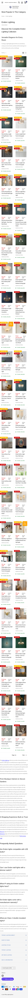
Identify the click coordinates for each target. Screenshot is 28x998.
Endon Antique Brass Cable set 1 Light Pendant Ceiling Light (6, 655)
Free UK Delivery (15, 7)
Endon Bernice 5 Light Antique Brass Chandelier (6, 310)
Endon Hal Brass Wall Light (6, 482)
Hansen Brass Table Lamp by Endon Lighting (6, 427)
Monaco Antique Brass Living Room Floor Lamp (21, 597)
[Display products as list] (25, 53)
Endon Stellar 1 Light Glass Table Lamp (20, 455)
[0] (25, 2)
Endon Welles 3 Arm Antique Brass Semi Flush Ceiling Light (6, 569)
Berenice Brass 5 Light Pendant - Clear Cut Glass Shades (20, 655)
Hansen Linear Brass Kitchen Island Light (20, 568)
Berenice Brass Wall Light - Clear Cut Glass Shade (6, 164)
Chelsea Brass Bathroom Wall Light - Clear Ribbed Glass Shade (20, 714)
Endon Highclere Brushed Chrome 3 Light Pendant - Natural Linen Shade (21, 223)
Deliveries (2, 833)
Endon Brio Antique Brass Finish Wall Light (21, 426)
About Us (2, 831)
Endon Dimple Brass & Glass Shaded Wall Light (7, 192)
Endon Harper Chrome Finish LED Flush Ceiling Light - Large (7, 684)
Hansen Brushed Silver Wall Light (21, 368)
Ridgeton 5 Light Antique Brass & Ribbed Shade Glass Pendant (20, 311)
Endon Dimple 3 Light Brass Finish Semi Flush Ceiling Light (7, 252)
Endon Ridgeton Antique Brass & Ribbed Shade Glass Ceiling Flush (20, 106)
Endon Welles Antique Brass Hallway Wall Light (7, 281)
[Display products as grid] (23, 53)
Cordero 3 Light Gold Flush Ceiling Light (20, 163)
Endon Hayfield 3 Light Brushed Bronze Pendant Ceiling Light (21, 281)
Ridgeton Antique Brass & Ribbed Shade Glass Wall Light (21, 540)
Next (23, 755)
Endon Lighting (9, 16)
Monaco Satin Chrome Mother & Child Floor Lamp (21, 626)
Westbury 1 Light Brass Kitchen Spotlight (7, 539)
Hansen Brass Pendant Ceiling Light (21, 251)
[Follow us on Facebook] (3, 976)
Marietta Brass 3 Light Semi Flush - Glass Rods (21, 482)
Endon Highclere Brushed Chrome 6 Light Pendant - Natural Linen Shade (7, 510)
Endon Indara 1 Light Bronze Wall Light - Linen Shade (6, 713)
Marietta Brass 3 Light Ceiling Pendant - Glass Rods (7, 135)
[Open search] (19, 2)
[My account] (22, 2)
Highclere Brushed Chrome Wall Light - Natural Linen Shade (6, 74)
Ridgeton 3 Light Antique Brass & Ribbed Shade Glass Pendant (20, 75)
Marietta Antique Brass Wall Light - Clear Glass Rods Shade (7, 222)
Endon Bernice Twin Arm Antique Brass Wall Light (7, 626)
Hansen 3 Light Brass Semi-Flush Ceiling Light (6, 369)
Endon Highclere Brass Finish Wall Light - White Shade (21, 684)
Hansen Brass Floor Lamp (6, 455)
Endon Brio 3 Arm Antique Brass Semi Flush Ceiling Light (20, 509)
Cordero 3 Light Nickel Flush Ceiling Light (20, 134)
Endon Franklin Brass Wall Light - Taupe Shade (20, 743)
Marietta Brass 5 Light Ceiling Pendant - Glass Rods (21, 398)
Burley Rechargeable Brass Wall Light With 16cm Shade (20, 341)
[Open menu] (2, 2)
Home (3, 16)
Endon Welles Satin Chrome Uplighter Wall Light (7, 341)
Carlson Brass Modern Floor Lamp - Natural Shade (7, 398)
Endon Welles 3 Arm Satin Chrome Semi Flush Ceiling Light (6, 598)
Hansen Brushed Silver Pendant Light (7, 742)
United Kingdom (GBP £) (7, 968)
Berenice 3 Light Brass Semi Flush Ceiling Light (20, 193)
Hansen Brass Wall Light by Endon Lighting (7, 104)
